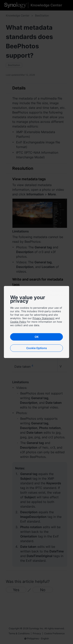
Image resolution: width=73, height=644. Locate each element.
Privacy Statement (44, 318)
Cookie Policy (18, 321)
